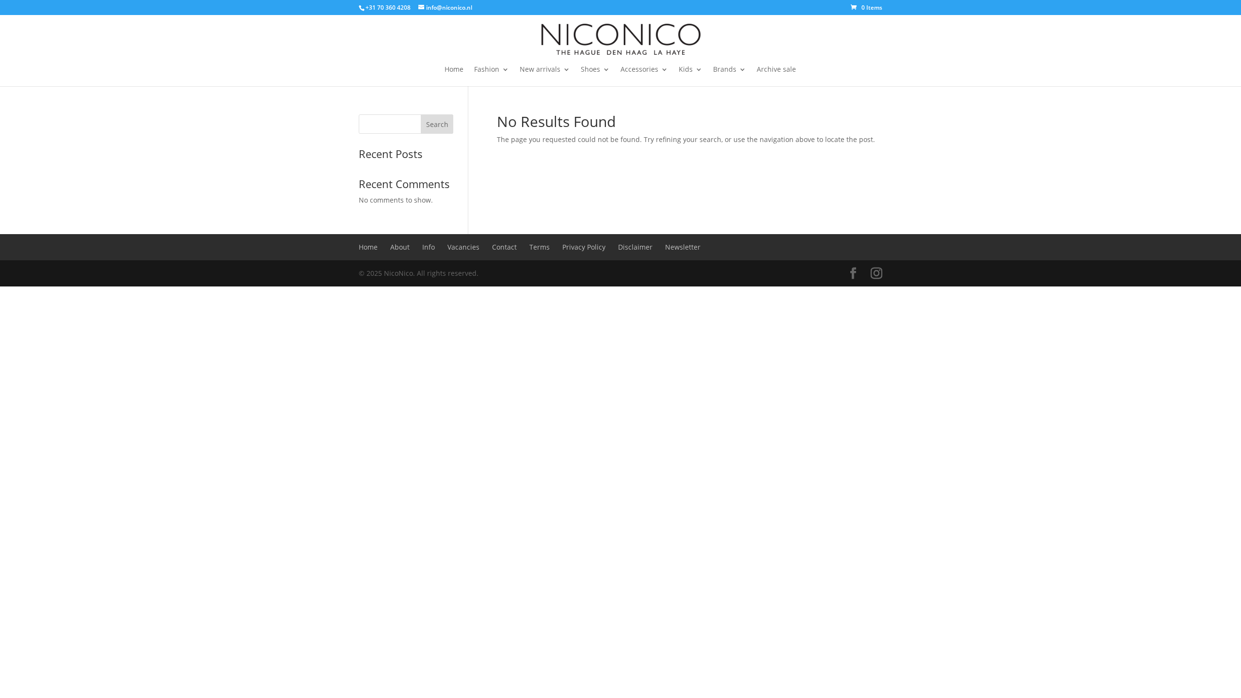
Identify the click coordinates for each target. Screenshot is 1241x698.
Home (454, 70)
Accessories (639, 70)
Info (428, 247)
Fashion (486, 70)
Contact (504, 247)
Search (437, 124)
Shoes (590, 70)
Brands (724, 70)
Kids (686, 70)
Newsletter (682, 247)
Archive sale (776, 70)
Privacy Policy (583, 247)
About (400, 247)
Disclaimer (635, 247)
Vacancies (463, 247)
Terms (539, 247)
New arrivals (540, 70)
